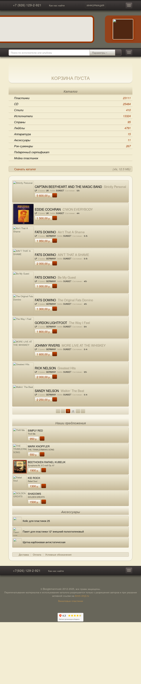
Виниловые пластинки (70, 601)
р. (43, 195)
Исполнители (72, 116)
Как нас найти (57, 5)
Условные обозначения (58, 554)
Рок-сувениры (72, 146)
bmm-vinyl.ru (82, 595)
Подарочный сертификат (31, 152)
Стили (72, 110)
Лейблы (72, 128)
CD (72, 104)
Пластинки (72, 98)
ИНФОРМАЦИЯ (95, 5)
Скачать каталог (72, 169)
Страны (72, 122)
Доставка (24, 554)
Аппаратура (72, 134)
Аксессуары (72, 140)
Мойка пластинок (26, 158)
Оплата (37, 554)
